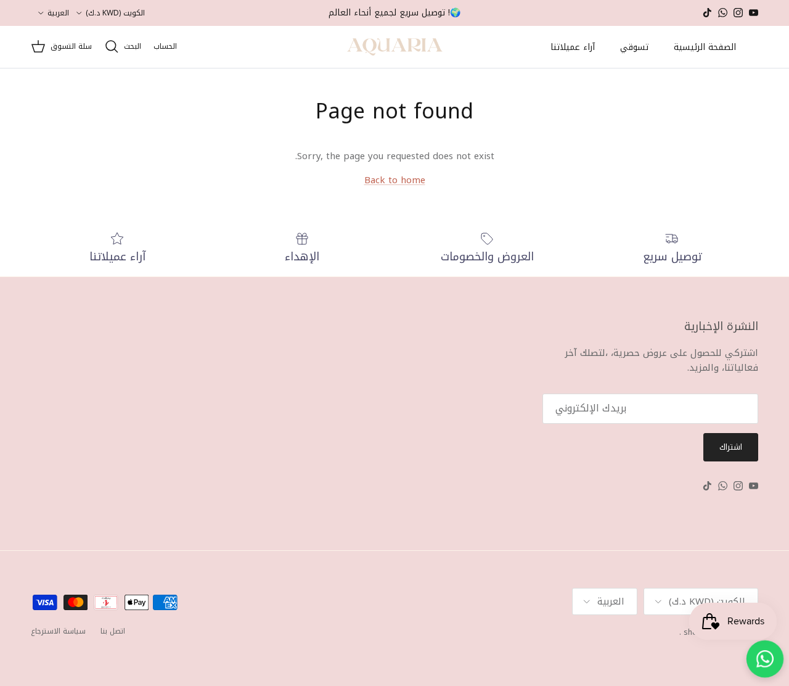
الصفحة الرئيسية (705, 47)
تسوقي (634, 47)
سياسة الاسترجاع (58, 631)
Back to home (394, 180)
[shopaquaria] (395, 47)
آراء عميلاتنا (572, 47)
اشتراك (730, 447)
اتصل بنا (112, 631)
